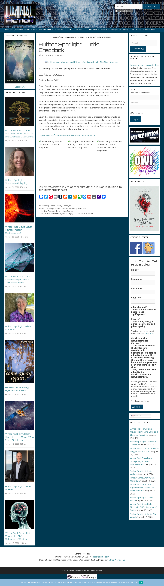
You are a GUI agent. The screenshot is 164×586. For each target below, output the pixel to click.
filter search (116, 30)
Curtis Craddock (61, 208)
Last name (136, 288)
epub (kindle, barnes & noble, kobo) (143, 310)
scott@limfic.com (101, 556)
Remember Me (137, 113)
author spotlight (48, 208)
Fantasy (59, 206)
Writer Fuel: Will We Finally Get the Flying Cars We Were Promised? (67, 213)
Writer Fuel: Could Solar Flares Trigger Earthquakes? (18, 230)
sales (35, 30)
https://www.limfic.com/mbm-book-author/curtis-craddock (67, 135)
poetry (79, 208)
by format (69, 30)
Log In (135, 119)
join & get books (16, 30)
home (7, 30)
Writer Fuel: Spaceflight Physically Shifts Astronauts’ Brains (18, 536)
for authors (136, 30)
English (137, 416)
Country (136, 298)
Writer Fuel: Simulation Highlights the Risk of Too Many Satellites (19, 437)
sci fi (84, 208)
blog (95, 30)
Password (134, 102)
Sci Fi (71, 206)
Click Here (150, 333)
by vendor (80, 30)
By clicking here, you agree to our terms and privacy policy (143, 324)
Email (135, 270)
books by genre (45, 30)
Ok (141, 582)
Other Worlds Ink (117, 559)
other (125, 30)
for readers (150, 30)
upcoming (28, 30)
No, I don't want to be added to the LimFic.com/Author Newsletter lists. (143, 373)
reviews (104, 30)
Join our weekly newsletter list (144, 65)
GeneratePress (95, 570)
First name (136, 279)
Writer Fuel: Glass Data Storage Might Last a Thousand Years (18, 279)
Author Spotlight (48, 206)
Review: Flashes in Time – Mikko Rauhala (57, 211)
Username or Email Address (140, 93)
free (90, 30)
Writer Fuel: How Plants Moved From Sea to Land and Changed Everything (19, 133)
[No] (161, 582)
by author (59, 30)
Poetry (65, 206)
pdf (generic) (139, 314)
